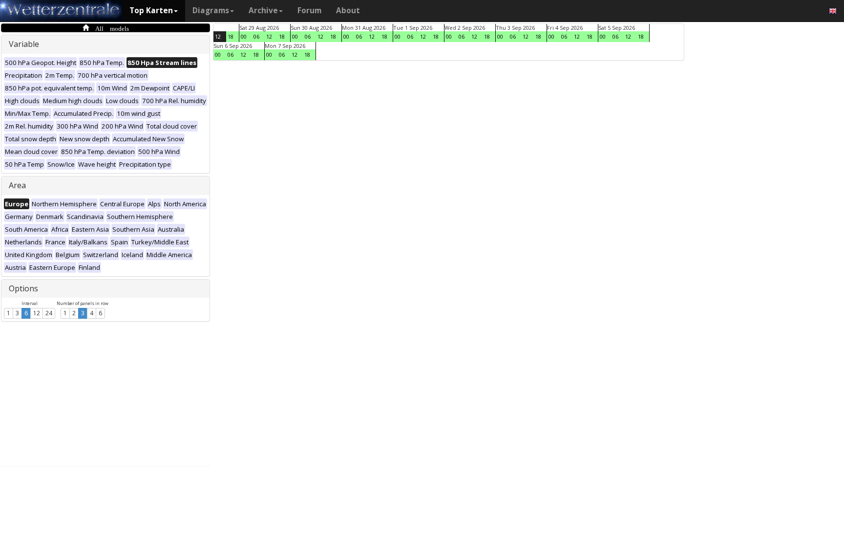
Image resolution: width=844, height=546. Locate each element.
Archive (263, 10)
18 (230, 36)
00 (244, 36)
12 (36, 313)
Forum (309, 10)
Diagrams (210, 10)
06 (256, 36)
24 (48, 313)
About (348, 10)
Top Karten (151, 10)
